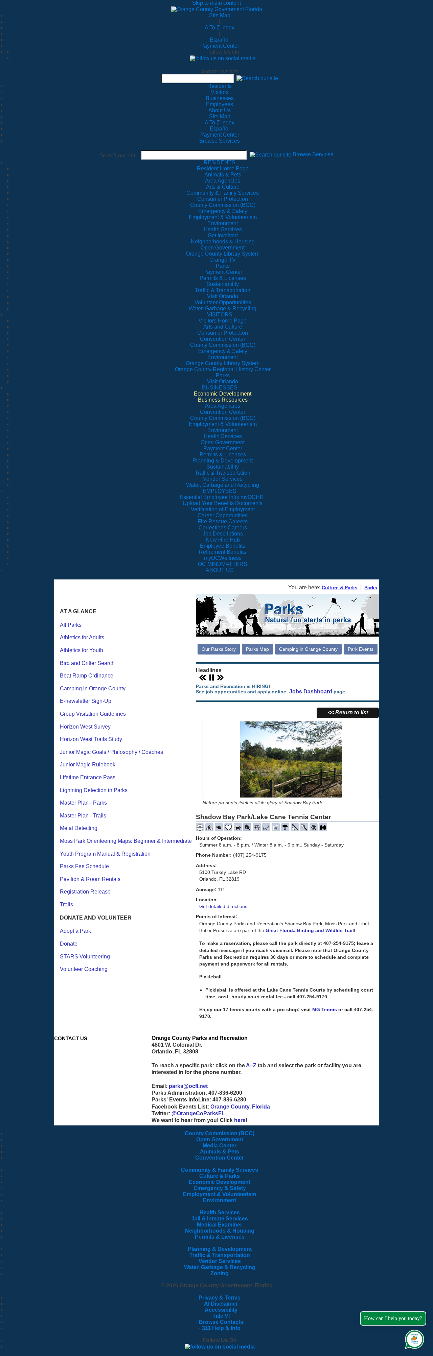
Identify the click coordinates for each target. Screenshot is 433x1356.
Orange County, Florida (240, 1107)
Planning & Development (220, 1249)
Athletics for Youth (81, 650)
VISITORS (219, 314)
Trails (66, 904)
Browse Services (219, 141)
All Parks (71, 625)
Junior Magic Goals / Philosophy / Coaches (111, 752)
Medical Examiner (219, 1225)
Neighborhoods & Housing (219, 1231)
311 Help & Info (221, 1328)
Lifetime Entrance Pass (87, 777)
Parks (370, 587)
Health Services (220, 1212)
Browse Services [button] (313, 155)
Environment (219, 1200)
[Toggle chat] (413, 1338)
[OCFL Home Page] (216, 9)
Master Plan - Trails (83, 815)
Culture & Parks (340, 587)
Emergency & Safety (219, 1188)
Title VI (221, 1316)
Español (220, 40)
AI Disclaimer (221, 1304)
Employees (219, 104)
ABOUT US (220, 570)
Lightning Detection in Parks (94, 790)
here (240, 1120)
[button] (257, 78)
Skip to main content (216, 3)
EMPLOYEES (219, 491)
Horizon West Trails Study (91, 739)
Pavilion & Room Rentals (90, 879)
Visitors (220, 92)
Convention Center (219, 1158)
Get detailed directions (223, 906)
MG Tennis (324, 1009)
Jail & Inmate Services (219, 1218)
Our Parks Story (219, 649)
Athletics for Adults (82, 637)
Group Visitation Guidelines (93, 714)
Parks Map (257, 649)
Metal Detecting (78, 828)
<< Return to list (348, 712)
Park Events (360, 649)
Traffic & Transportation (219, 1255)
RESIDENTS (219, 162)
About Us (219, 110)
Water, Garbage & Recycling (219, 1267)
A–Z (251, 1065)
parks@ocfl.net (188, 1086)
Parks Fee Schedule (84, 866)
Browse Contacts (221, 1322)
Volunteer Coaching (84, 969)
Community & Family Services (222, 193)
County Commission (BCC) (219, 1133)
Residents (219, 86)
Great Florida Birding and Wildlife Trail (310, 930)
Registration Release (85, 892)
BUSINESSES (219, 387)
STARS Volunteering (85, 956)
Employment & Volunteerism (219, 1194)
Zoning (219, 1273)
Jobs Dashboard (310, 691)
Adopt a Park (75, 931)
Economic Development (219, 1182)
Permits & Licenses (220, 1237)
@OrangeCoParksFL (198, 1113)
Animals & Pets (219, 1152)
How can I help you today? (393, 1318)
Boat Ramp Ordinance (86, 676)
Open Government (219, 1139)
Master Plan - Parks (83, 803)
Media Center (219, 1145)
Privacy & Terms (220, 1298)
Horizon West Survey (85, 727)
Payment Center (219, 46)
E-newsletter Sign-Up (85, 701)
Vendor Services (220, 1261)
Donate (68, 944)
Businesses (220, 98)
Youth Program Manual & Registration (105, 854)
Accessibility (221, 1310)
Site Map (219, 15)
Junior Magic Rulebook (87, 764)
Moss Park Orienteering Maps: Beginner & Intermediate (126, 841)
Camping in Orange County (93, 688)
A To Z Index (219, 27)
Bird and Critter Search (87, 663)
